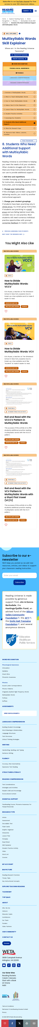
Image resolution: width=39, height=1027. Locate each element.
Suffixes (4, 701)
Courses (4, 857)
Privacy (4, 1012)
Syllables (5, 671)
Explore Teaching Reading (13, 886)
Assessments (7, 706)
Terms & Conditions (8, 1006)
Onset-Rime (6, 674)
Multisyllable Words (11, 251)
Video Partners (7, 926)
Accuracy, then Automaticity (11, 764)
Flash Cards (6, 826)
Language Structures (9, 733)
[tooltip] (5, 1023)
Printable (5, 839)
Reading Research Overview (11, 875)
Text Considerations (8, 784)
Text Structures (7, 736)
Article (4, 817)
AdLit (4, 985)
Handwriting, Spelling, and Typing (13, 750)
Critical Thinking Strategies (10, 739)
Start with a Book (9, 980)
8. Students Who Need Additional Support (15, 123)
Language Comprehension (13, 722)
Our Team (5, 920)
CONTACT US (7, 937)
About (5, 903)
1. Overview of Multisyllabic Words (14, 92)
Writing (5, 745)
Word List (5, 854)
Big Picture (7, 870)
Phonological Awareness (10, 665)
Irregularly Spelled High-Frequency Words (15, 692)
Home (4, 19)
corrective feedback (10, 223)
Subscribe (19, 582)
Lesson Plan (6, 836)
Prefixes (4, 698)
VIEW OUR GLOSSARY (11, 713)
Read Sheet (6, 842)
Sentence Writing (7, 753)
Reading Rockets (9, 975)
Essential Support (10, 799)
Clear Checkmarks (27, 141)
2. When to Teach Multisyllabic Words (16, 97)
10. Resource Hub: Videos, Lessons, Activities (15, 133)
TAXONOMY (7, 892)
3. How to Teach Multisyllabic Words (15, 101)
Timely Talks (6, 878)
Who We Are (6, 908)
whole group (7, 207)
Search (26, 11)
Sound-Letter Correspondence (12, 685)
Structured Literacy (11, 772)
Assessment (6, 820)
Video (4, 851)
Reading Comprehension (12, 779)
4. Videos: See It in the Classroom (15, 105)
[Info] (19, 33)
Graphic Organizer (8, 829)
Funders (4, 923)
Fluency (5, 758)
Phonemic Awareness (9, 677)
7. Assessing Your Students (12, 118)
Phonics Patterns (7, 688)
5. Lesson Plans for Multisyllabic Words (16, 109)
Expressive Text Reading (10, 767)
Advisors (5, 911)
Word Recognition (10, 659)
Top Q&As (6, 897)
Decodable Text (7, 823)
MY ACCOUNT (7, 864)
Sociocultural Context (9, 793)
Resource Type (8, 812)
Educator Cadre (7, 914)
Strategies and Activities (10, 787)
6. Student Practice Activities (13, 113)
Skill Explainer (6, 845)
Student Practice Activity (10, 848)
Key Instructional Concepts (11, 881)
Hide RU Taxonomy (18, 59)
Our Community (9, 932)
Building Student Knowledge (11, 727)
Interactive (5, 833)
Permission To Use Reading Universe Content (15, 1009)
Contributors (6, 917)
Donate (6, 943)
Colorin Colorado (9, 978)
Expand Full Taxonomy (20, 55)
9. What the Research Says (12, 128)
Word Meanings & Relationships (12, 730)
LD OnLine (6, 983)
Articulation (6, 668)
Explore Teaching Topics (16, 19)
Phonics (15, 21)
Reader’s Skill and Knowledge (11, 790)
